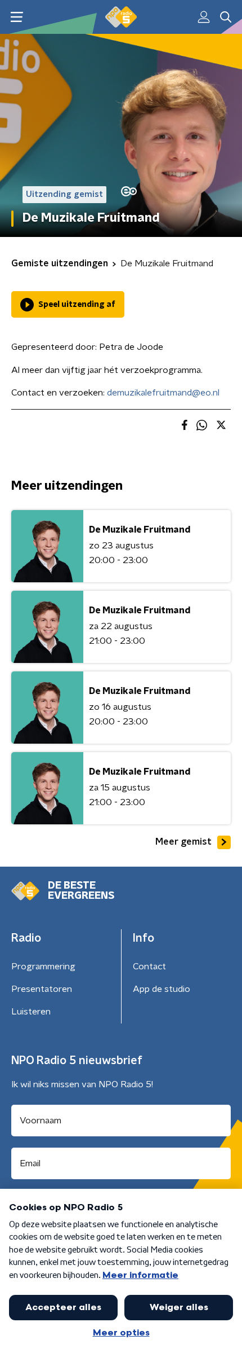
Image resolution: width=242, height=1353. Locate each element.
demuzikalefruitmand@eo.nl (163, 392)
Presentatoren (41, 989)
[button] (17, 17)
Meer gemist (183, 841)
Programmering (43, 966)
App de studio (161, 989)
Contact (149, 966)
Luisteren (31, 1011)
